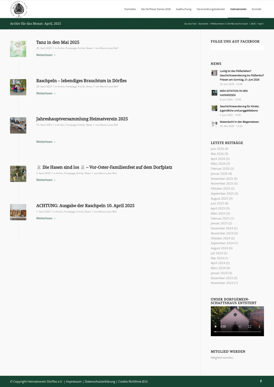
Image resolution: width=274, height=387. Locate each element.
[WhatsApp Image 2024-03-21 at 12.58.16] (18, 212)
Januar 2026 (219, 174)
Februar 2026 (220, 168)
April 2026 (218, 159)
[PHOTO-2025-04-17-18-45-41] (18, 87)
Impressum (74, 381)
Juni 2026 (217, 149)
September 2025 (222, 193)
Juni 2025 (217, 203)
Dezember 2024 (222, 228)
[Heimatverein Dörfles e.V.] (19, 9)
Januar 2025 (219, 223)
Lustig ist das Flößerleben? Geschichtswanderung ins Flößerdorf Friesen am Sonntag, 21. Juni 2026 (242, 75)
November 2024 (222, 233)
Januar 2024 (219, 273)
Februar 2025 (220, 218)
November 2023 (222, 283)
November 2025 (222, 183)
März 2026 (218, 163)
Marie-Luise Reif (109, 48)
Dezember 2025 (222, 179)
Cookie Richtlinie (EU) (132, 381)
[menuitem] (130, 9)
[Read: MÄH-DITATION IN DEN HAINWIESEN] (214, 92)
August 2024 (219, 248)
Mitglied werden (222, 357)
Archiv (60, 48)
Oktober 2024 (220, 238)
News (89, 48)
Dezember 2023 (222, 278)
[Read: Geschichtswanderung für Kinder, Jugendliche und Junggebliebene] (214, 108)
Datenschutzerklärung (100, 381)
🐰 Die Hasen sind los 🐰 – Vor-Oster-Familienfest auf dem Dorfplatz (104, 167)
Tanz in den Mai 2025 (57, 42)
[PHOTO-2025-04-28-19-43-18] (18, 49)
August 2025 (219, 198)
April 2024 (218, 263)
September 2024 (222, 243)
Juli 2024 (217, 253)
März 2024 (218, 268)
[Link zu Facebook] (261, 381)
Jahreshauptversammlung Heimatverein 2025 (82, 119)
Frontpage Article (75, 48)
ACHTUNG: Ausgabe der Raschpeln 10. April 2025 (85, 205)
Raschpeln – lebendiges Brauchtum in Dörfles (81, 80)
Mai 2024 (217, 258)
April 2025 (218, 208)
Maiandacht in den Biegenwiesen (239, 122)
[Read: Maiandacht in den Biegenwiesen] (214, 123)
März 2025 (218, 213)
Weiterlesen (44, 55)
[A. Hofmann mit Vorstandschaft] (18, 125)
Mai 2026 (217, 154)
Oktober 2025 (220, 188)
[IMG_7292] (18, 174)
